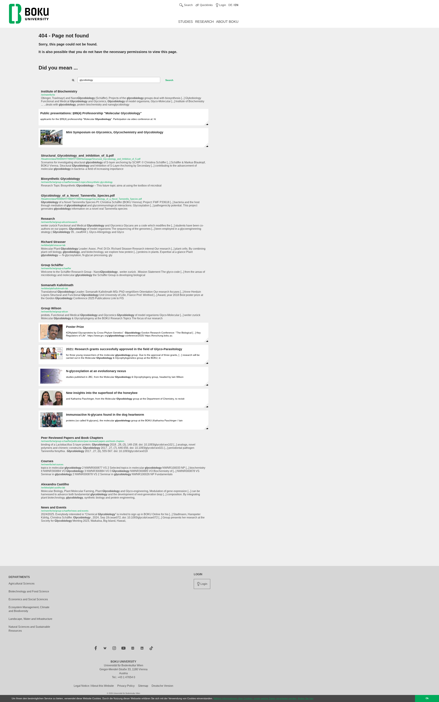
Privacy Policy (126, 685)
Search (169, 80)
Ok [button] (427, 698)
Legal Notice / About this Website (94, 685)
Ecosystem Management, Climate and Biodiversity (29, 609)
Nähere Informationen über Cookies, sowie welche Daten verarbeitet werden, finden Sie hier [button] (263, 698)
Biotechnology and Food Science (29, 591)
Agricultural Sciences (21, 583)
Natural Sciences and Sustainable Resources (29, 628)
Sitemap (143, 685)
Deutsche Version (162, 685)
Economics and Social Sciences (28, 599)
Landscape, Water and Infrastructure (30, 618)
